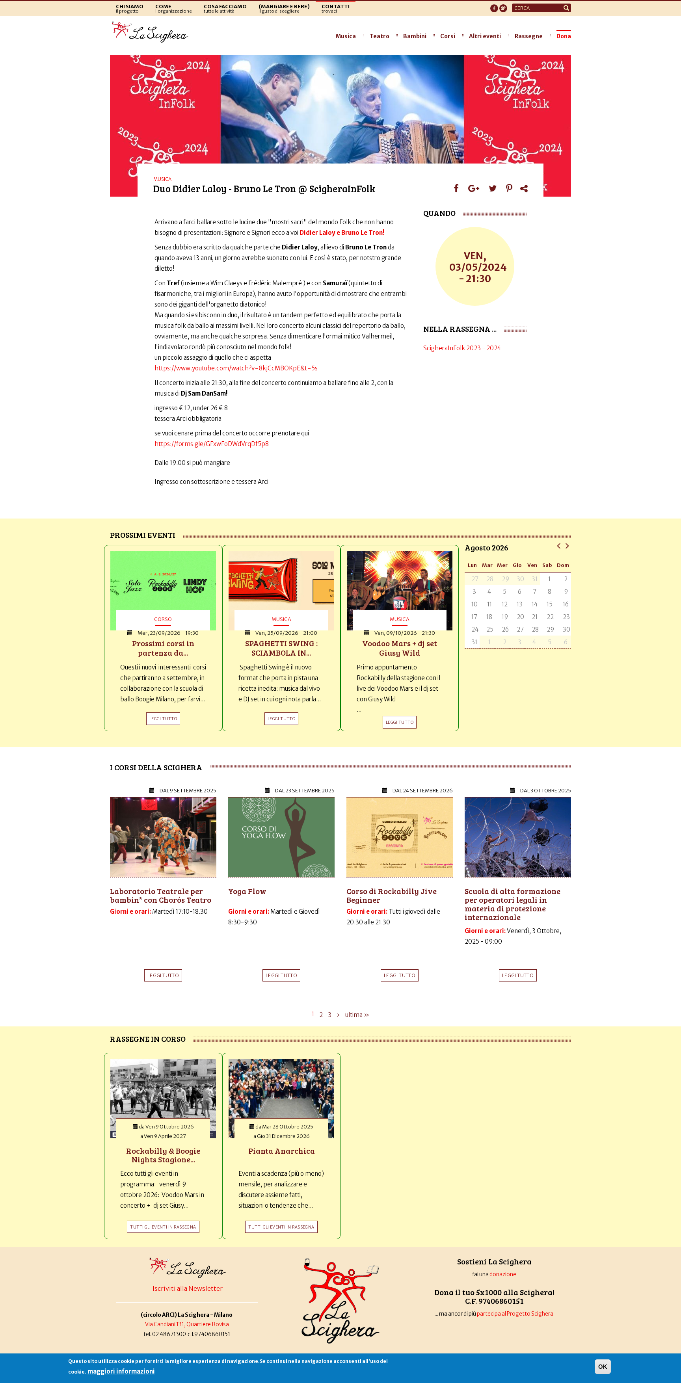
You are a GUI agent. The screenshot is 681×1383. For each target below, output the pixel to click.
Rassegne (529, 36)
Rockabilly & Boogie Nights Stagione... (163, 1155)
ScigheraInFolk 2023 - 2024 (462, 348)
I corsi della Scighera (156, 767)
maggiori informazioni (121, 1371)
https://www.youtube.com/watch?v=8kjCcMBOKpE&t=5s (236, 368)
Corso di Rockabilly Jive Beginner (391, 895)
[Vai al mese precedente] (559, 545)
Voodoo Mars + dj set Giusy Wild (399, 648)
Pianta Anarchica (281, 1150)
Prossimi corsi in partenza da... (163, 648)
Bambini (414, 36)
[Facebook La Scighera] (494, 6)
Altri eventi (485, 36)
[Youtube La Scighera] (503, 6)
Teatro (379, 36)
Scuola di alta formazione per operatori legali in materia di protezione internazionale (512, 903)
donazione (502, 1274)
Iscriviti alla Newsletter (188, 1288)
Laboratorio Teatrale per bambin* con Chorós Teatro (160, 895)
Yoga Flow (247, 890)
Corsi (447, 36)
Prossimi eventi (142, 534)
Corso (163, 619)
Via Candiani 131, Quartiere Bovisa (187, 1324)
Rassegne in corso (148, 1038)
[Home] (152, 32)
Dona (563, 36)
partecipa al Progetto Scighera (515, 1314)
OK (602, 1366)
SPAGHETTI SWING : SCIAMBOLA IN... (281, 648)
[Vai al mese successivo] (567, 545)
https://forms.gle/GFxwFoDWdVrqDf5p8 (211, 444)
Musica (346, 36)
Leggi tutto (163, 975)
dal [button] (188, 790)
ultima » (357, 1015)
